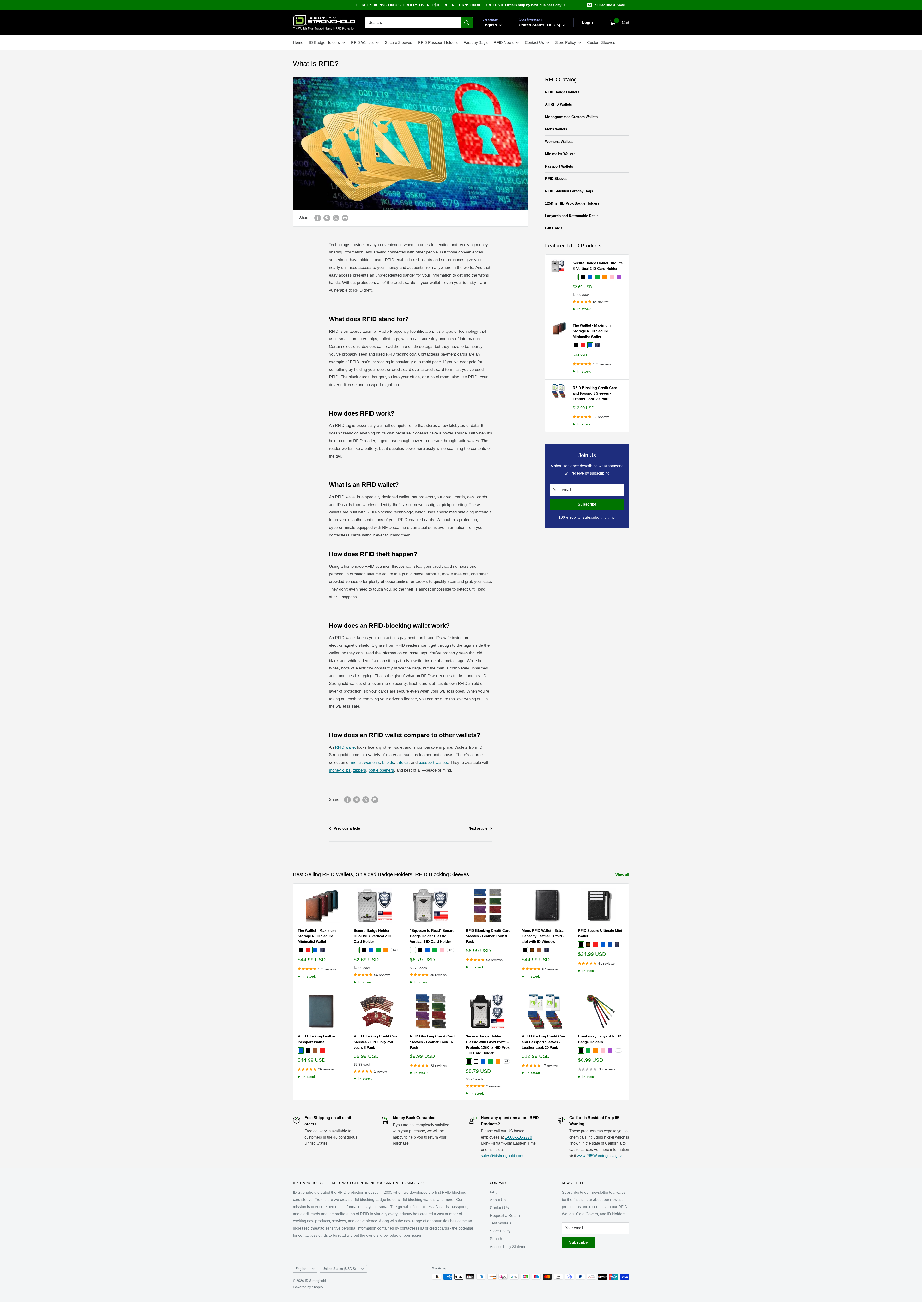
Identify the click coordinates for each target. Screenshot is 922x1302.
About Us (498, 1200)
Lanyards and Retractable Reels (571, 216)
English (301, 1269)
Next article (477, 828)
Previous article (347, 828)
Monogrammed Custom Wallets (571, 117)
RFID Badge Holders (562, 92)
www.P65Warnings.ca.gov (599, 1156)
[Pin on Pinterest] (326, 218)
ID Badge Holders (324, 43)
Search (496, 1239)
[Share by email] (345, 218)
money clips (340, 770)
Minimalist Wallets (560, 154)
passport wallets (433, 762)
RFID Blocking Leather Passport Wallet (317, 1039)
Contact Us (534, 43)
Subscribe (587, 504)
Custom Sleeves (601, 43)
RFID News (504, 43)
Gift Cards (553, 228)
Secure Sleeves (398, 43)
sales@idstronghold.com (502, 1156)
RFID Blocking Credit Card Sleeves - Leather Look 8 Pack (488, 936)
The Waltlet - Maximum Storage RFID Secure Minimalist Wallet (592, 331)
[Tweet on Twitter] (336, 218)
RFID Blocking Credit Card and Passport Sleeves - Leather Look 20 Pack (595, 393)
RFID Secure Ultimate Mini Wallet (600, 933)
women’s (372, 762)
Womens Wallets (559, 141)
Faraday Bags (476, 43)
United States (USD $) (339, 1269)
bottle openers (381, 770)
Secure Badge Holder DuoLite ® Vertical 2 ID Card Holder (598, 266)
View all (622, 875)
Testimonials (500, 1223)
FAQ (493, 1192)
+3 (450, 950)
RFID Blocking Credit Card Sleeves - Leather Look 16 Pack (432, 1041)
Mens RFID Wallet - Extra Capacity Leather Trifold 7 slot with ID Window (543, 936)
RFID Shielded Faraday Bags (569, 191)
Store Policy (565, 43)
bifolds (388, 762)
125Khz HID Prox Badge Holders (572, 203)
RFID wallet (345, 747)
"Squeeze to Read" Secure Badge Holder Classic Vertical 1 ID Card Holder (432, 936)
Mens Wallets (556, 129)
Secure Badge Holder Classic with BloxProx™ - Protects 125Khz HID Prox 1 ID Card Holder (488, 1044)
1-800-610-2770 (518, 1137)
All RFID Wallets (558, 104)
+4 (394, 950)
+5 (618, 1050)
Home (298, 43)
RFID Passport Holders (438, 43)
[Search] (467, 22)
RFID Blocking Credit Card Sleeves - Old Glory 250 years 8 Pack (376, 1041)
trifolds (402, 762)
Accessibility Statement (509, 1247)
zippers (359, 770)
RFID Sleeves (556, 178)
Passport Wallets (559, 166)
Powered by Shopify (308, 1287)
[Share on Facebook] (317, 218)
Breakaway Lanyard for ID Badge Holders (599, 1039)
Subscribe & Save (610, 5)
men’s (356, 762)
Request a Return (505, 1215)
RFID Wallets (362, 43)
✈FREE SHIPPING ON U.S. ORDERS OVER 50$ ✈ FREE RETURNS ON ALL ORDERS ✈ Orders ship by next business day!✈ (461, 5)
